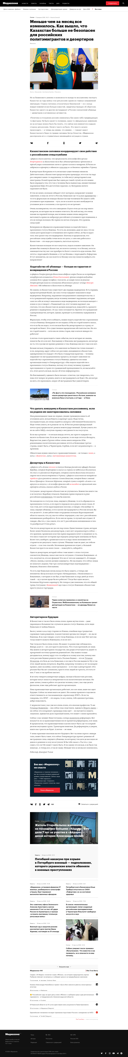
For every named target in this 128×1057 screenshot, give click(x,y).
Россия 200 (74, 1038)
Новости (25, 3)
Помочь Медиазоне (47, 790)
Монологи (33, 43)
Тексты (51, 3)
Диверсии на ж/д (75, 9)
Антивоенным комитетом (64, 456)
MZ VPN (73, 1035)
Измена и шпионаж (29, 9)
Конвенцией (52, 585)
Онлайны (43, 3)
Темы (32, 1035)
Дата (57, 3)
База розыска (75, 1042)
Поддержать (112, 3)
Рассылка (49, 1038)
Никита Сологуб (55, 17)
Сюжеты (34, 3)
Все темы (98, 9)
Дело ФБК (86, 9)
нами (91, 453)
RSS (48, 1035)
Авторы (33, 1038)
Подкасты (65, 3)
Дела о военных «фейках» (12, 9)
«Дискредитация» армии (59, 9)
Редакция (34, 1042)
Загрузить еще (64, 967)
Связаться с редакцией (89, 804)
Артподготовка (43, 9)
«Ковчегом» (41, 456)
